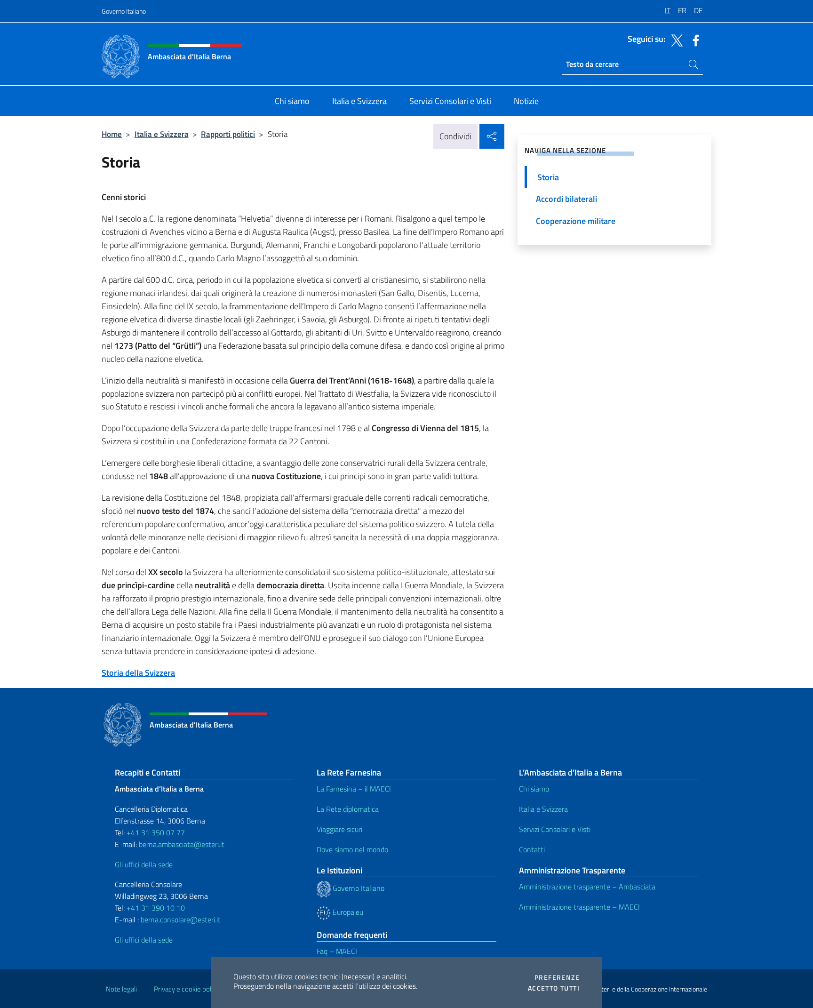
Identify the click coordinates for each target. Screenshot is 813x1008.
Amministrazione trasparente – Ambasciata (587, 886)
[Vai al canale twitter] (674, 39)
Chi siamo (534, 788)
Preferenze (557, 977)
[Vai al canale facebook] (693, 39)
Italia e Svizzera (162, 134)
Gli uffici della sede (144, 864)
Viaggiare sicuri (339, 829)
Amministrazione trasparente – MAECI (579, 906)
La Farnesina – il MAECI (354, 788)
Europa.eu (347, 912)
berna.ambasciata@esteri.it (180, 844)
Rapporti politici (228, 134)
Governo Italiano (124, 11)
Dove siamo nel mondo (352, 849)
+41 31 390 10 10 (155, 907)
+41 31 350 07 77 (156, 832)
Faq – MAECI (337, 951)
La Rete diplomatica (348, 809)
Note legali (121, 989)
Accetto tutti (554, 988)
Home (112, 134)
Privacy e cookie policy (186, 989)
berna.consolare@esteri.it (181, 919)
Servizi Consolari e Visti (554, 829)
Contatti (532, 849)
